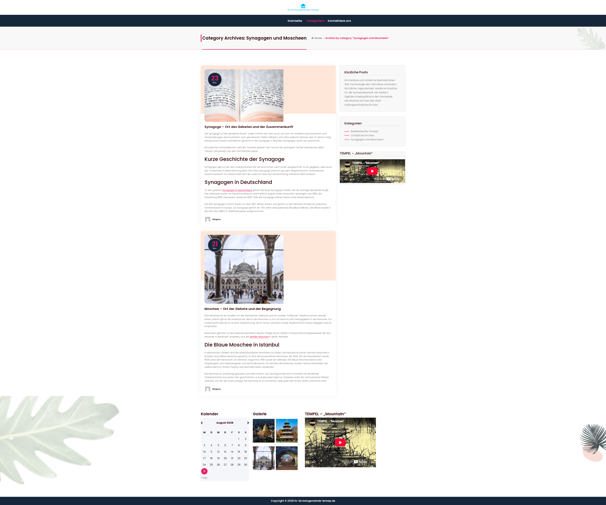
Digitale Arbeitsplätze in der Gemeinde (368, 96)
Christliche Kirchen (362, 135)
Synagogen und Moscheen (367, 139)
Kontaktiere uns (339, 21)
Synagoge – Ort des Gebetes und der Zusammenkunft (249, 127)
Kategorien (315, 21)
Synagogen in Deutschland (237, 190)
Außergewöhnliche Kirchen (361, 105)
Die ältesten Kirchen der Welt (363, 101)
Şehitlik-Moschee (259, 336)
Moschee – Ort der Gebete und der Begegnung (243, 309)
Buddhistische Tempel (364, 131)
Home (318, 38)
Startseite (295, 21)
